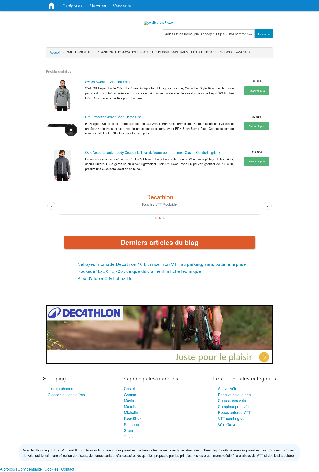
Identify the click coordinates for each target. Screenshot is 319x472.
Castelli (130, 388)
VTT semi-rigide (231, 418)
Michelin (131, 412)
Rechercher (263, 34)
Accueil (55, 52)
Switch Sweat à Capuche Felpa (108, 81)
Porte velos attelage (234, 394)
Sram (128, 430)
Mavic (129, 400)
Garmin (130, 394)
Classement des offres (66, 394)
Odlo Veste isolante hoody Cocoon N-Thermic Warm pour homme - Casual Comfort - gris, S (152, 152)
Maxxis (130, 406)
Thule (129, 436)
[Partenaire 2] (160, 218)
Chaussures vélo (232, 400)
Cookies (51, 469)
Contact (67, 469)
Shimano (131, 424)
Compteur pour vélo (234, 406)
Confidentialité (30, 469)
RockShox (132, 418)
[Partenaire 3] (164, 218)
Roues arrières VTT (234, 412)
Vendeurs (122, 6)
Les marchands (60, 388)
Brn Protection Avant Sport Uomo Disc (113, 117)
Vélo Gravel (227, 424)
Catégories (72, 6)
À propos (7, 469)
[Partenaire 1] (156, 218)
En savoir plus (257, 90)
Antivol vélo (227, 388)
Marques (98, 6)
